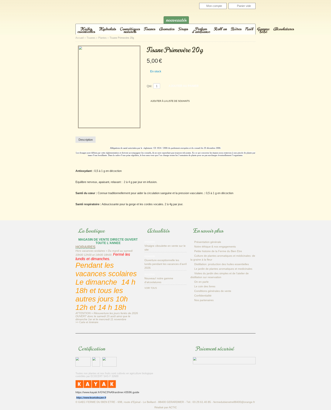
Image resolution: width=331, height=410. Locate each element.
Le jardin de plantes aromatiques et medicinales (223, 268)
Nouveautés (176, 20)
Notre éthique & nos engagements (215, 246)
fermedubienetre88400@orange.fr (234, 401)
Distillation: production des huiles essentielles (221, 264)
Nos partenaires (204, 300)
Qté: (149, 86)
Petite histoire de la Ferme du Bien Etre (218, 251)
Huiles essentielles (86, 30)
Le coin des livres (204, 286)
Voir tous (150, 288)
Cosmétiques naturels (130, 30)
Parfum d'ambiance (201, 30)
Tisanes (149, 29)
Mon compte (214, 5)
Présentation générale (207, 241)
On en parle (201, 281)
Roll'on (220, 29)
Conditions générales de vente (212, 290)
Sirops (183, 29)
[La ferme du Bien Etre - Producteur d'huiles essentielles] (113, 16)
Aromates (167, 29)
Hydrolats (107, 29)
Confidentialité (202, 295)
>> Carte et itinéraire (86, 322)
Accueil (79, 38)
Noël (249, 29)
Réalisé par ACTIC (165, 407)
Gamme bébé (263, 30)
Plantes (102, 38)
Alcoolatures (283, 29)
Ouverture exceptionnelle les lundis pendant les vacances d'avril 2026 (165, 264)
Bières (236, 29)
